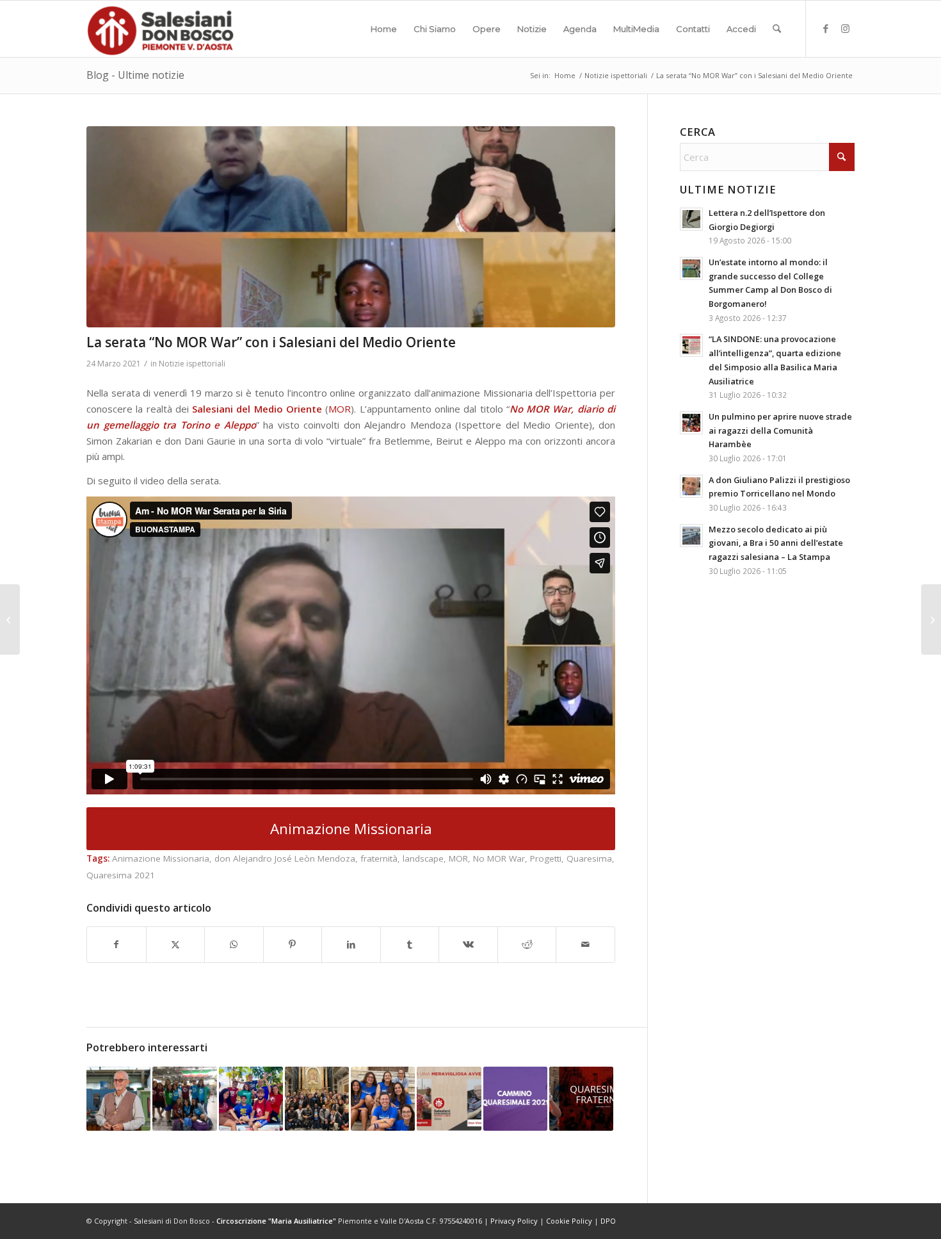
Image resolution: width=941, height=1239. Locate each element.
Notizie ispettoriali (192, 363)
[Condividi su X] (176, 944)
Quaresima (589, 858)
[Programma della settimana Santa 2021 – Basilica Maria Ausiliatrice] (931, 619)
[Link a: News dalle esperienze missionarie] (184, 1099)
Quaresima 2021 (120, 875)
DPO (608, 1221)
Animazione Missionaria (160, 858)
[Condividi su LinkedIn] (351, 944)
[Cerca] (776, 29)
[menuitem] (383, 29)
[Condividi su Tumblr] (410, 944)
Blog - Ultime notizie (135, 75)
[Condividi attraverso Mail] (585, 944)
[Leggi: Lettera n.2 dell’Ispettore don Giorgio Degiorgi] (691, 219)
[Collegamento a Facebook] (825, 28)
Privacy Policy (514, 1221)
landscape (423, 858)
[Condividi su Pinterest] (293, 944)
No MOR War (499, 858)
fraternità (379, 858)
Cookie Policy (569, 1221)
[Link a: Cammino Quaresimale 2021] (515, 1099)
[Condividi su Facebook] (116, 944)
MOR (339, 408)
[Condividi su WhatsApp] (234, 944)
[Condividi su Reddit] (527, 944)
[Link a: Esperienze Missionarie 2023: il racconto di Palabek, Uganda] (251, 1099)
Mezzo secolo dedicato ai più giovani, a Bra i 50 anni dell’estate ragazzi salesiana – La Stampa (776, 542)
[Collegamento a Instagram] (845, 28)
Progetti (545, 858)
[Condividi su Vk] (468, 944)
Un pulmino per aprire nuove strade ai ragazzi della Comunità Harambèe (780, 430)
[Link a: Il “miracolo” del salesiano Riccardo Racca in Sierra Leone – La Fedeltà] (118, 1099)
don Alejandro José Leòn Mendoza (284, 858)
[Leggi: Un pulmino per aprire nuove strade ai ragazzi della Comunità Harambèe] (691, 422)
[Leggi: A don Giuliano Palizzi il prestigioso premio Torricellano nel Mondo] (691, 486)
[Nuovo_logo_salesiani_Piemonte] (160, 29)
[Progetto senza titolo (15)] (350, 226)
